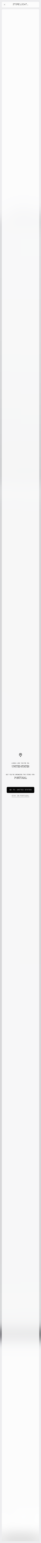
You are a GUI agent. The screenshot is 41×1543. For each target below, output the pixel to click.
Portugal (20, 796)
